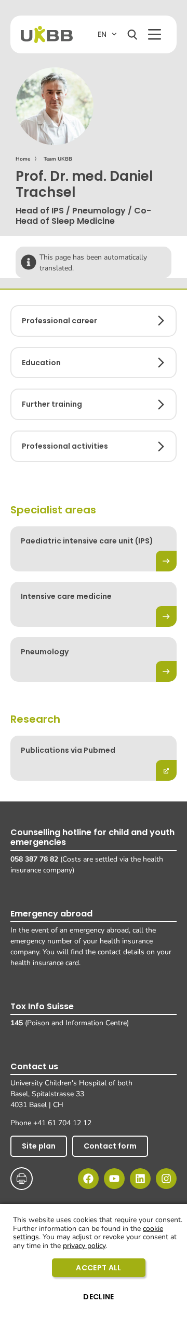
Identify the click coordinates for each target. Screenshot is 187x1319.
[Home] (47, 34)
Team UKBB (58, 159)
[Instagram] (166, 1178)
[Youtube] (114, 1178)
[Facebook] (88, 1178)
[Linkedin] (140, 1178)
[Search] (132, 35)
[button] (154, 34)
